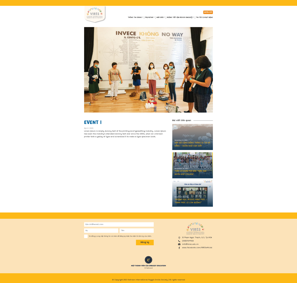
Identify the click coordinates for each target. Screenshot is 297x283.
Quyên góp (208, 12)
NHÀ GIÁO (160, 17)
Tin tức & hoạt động (204, 17)
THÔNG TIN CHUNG (135, 17)
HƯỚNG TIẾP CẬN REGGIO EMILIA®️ (180, 17)
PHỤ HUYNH (149, 17)
